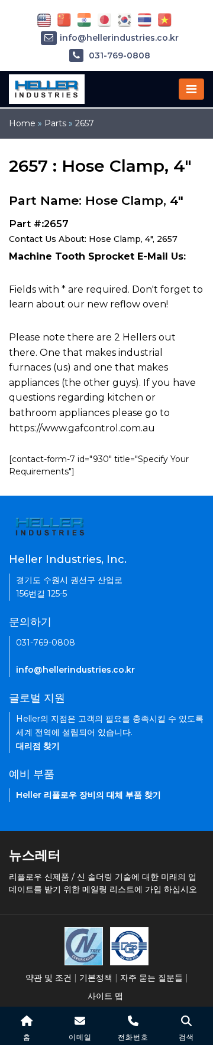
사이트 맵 (105, 996)
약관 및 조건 (48, 977)
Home (22, 123)
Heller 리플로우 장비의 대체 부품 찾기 (88, 795)
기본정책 (95, 977)
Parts (55, 123)
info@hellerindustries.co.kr (119, 37)
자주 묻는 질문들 (151, 977)
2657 (84, 123)
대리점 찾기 (38, 746)
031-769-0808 (118, 55)
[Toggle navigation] (191, 89)
